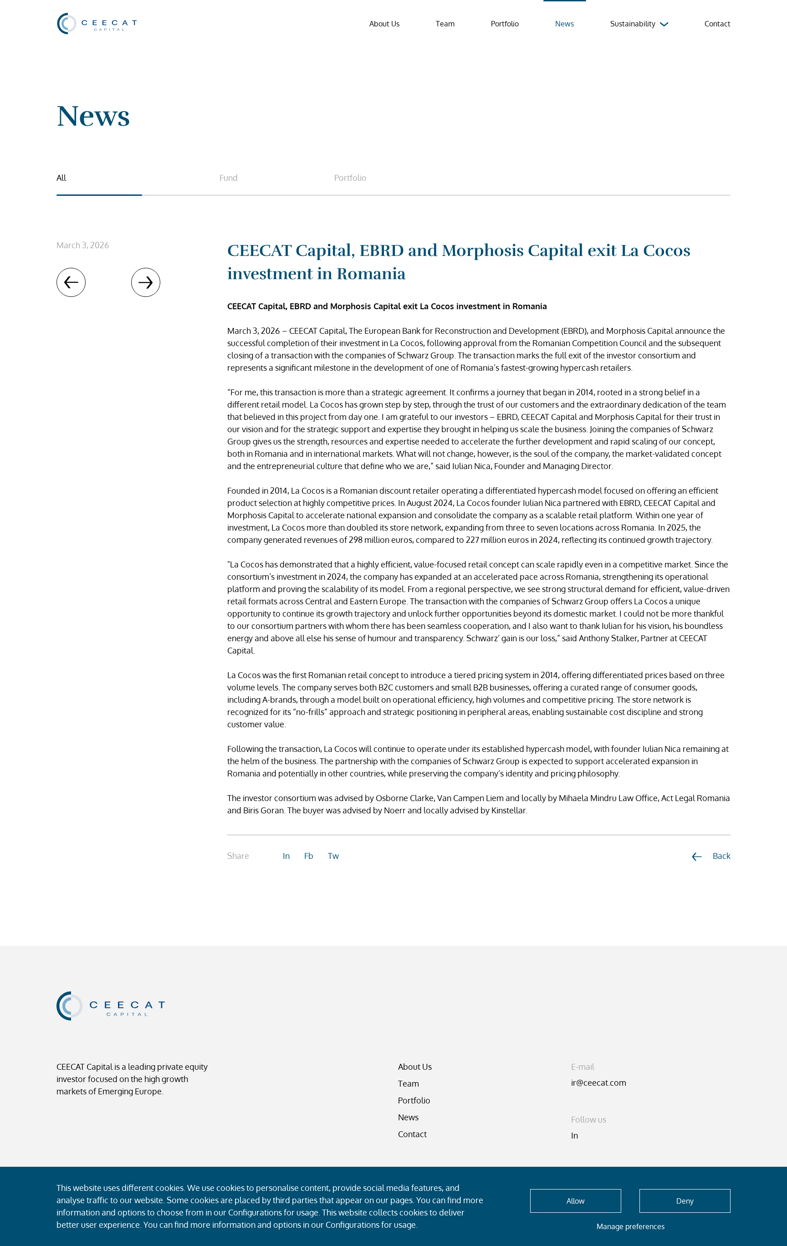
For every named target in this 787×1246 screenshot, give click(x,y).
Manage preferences (630, 1226)
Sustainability (632, 23)
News (408, 1117)
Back (722, 856)
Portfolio (505, 23)
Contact (718, 23)
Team (445, 23)
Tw (333, 856)
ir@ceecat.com (598, 1082)
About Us (384, 23)
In (286, 856)
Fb (308, 856)
